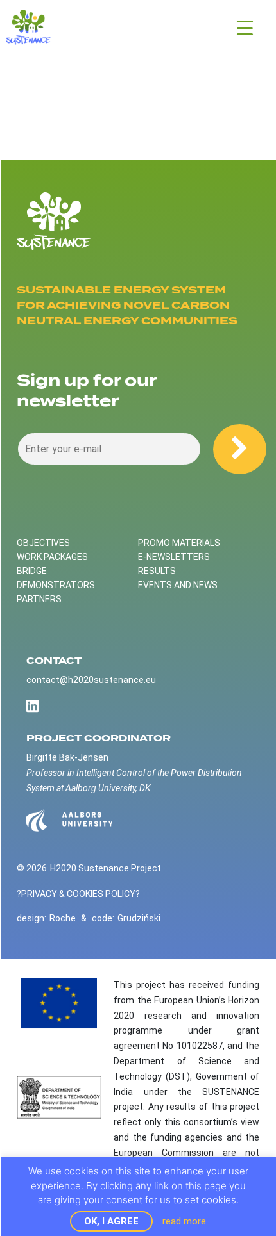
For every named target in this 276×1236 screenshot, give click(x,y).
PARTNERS (39, 599)
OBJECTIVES (43, 543)
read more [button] (184, 1221)
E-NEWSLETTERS (174, 557)
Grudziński (138, 918)
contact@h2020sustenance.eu (91, 680)
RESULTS (157, 571)
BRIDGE (32, 571)
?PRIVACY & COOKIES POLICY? (78, 894)
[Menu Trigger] (245, 27)
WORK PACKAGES (52, 557)
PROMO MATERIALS (179, 543)
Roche (62, 918)
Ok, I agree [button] (111, 1221)
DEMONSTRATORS (56, 585)
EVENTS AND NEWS (178, 585)
